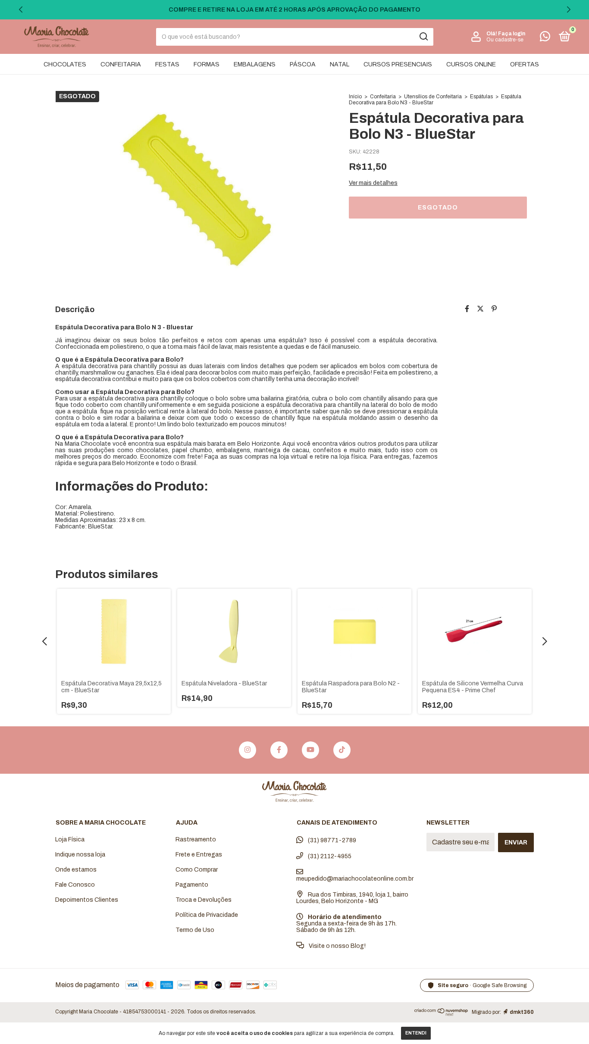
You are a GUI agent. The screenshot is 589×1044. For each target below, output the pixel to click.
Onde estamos (76, 869)
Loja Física (70, 839)
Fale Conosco (75, 884)
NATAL (339, 64)
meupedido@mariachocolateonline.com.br (355, 878)
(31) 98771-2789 (331, 840)
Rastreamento (195, 839)
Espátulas (481, 97)
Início (355, 97)
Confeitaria (383, 97)
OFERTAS (524, 64)
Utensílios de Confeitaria (433, 97)
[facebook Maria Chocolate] (279, 750)
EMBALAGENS (255, 64)
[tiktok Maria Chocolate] (342, 750)
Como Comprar (196, 869)
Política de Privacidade (206, 915)
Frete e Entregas (198, 854)
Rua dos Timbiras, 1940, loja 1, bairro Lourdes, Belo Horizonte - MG (352, 897)
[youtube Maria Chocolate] (310, 750)
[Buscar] (423, 36)
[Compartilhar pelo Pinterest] (494, 309)
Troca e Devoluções (203, 900)
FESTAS (167, 64)
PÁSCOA (303, 64)
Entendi (415, 1033)
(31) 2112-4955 (329, 856)
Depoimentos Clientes (86, 900)
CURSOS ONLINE (471, 64)
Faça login (511, 34)
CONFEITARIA (120, 64)
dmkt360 (522, 1012)
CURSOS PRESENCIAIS (397, 64)
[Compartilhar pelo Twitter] (480, 309)
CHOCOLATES (65, 64)
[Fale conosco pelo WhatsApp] (545, 38)
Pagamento (191, 884)
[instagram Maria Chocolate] (247, 750)
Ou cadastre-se (504, 40)
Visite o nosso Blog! (336, 946)
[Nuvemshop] (441, 1014)
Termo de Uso (194, 930)
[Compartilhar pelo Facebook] (467, 309)
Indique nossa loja (80, 854)
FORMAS (206, 64)
